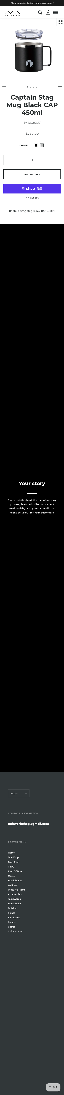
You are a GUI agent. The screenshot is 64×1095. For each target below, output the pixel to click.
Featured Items (16, 889)
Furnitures (14, 917)
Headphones (15, 880)
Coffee (11, 926)
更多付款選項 (32, 197)
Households (15, 903)
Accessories (15, 894)
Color (24, 145)
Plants (11, 913)
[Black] (36, 145)
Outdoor (12, 908)
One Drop (13, 857)
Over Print (14, 862)
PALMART (34, 122)
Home (11, 852)
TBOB (11, 866)
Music (11, 876)
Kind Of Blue (15, 871)
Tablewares (14, 899)
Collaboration (15, 931)
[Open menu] (55, 12)
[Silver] (42, 145)
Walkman (13, 885)
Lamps (11, 922)
